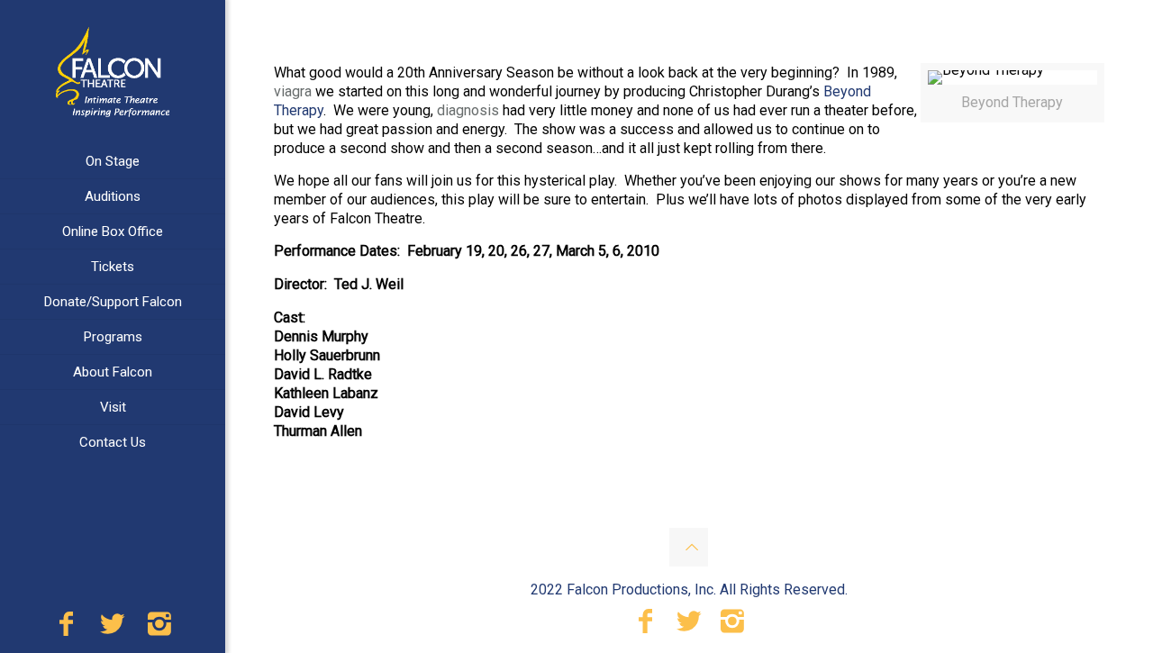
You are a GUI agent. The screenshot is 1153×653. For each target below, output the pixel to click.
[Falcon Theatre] (112, 72)
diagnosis (468, 110)
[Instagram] (159, 629)
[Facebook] (66, 629)
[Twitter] (113, 629)
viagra (293, 91)
